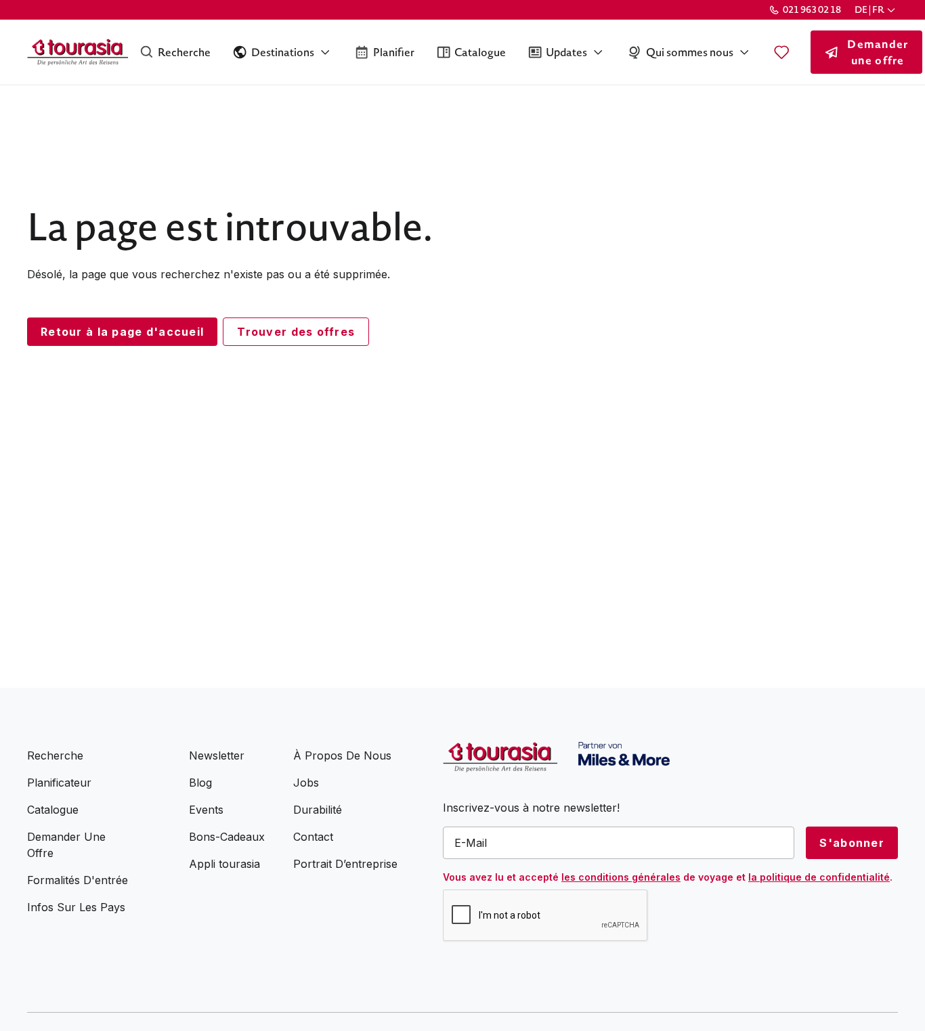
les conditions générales (621, 877)
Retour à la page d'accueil (122, 331)
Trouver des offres (296, 331)
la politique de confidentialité (819, 877)
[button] (876, 10)
